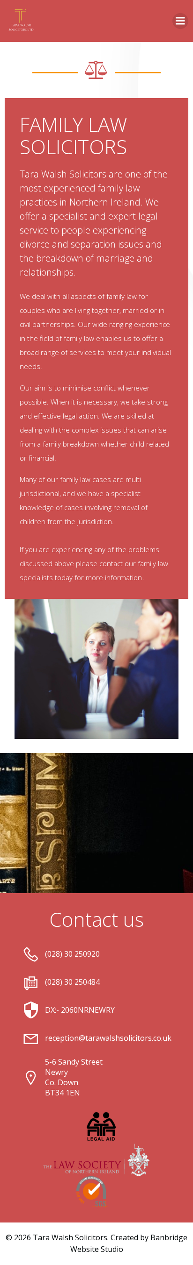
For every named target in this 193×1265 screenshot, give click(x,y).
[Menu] (180, 21)
